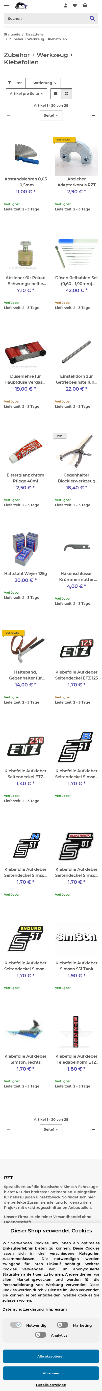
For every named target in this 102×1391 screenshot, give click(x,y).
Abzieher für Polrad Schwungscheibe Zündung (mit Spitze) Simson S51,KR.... (26, 281)
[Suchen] (92, 18)
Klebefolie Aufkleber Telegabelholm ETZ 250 (76, 1059)
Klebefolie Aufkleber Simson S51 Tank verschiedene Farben (76, 966)
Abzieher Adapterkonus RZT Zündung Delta (76, 182)
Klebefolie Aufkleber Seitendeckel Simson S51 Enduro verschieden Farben (25, 966)
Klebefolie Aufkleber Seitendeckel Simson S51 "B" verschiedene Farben (76, 774)
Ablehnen (51, 1373)
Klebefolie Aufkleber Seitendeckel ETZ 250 (25, 774)
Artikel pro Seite (24, 93)
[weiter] (93, 115)
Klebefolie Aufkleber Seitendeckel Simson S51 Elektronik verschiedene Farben (76, 873)
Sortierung (42, 83)
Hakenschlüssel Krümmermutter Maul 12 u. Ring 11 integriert (76, 577)
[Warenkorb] (89, 6)
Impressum (56, 1309)
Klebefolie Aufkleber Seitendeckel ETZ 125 (76, 675)
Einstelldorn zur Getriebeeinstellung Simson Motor (76, 379)
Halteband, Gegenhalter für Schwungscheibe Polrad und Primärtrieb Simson (25, 675)
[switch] (16, 1325)
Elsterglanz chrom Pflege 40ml (25, 478)
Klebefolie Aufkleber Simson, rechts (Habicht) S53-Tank (25, 1059)
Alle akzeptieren (51, 1356)
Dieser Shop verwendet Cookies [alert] (51, 1231)
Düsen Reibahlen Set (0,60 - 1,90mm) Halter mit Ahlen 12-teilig (76, 281)
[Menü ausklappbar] (6, 3)
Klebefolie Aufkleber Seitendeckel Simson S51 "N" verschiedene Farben (25, 873)
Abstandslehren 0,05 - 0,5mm (25, 182)
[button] (65, 6)
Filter (16, 83)
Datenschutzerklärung (23, 1309)
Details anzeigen (51, 1385)
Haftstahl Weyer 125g (25, 573)
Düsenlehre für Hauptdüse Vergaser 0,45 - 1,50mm (25, 379)
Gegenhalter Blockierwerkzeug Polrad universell (76, 478)
